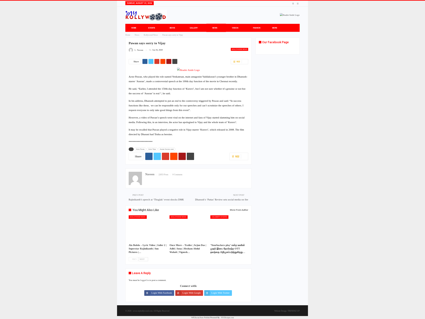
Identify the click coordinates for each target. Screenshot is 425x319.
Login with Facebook (161, 293)
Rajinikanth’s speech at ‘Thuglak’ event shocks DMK (156, 199)
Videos (235, 28)
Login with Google (191, 293)
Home (133, 28)
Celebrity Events (219, 217)
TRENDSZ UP (294, 311)
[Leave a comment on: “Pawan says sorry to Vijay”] (245, 61)
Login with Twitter (220, 293)
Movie (172, 28)
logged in (144, 280)
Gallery (194, 28)
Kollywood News (239, 49)
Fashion (256, 28)
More (274, 28)
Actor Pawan (140, 149)
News (214, 28)
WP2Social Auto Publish (200, 318)
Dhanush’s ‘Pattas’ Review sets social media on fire (221, 199)
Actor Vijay (152, 149)
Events (151, 28)
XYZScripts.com (227, 318)
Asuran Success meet (167, 149)
